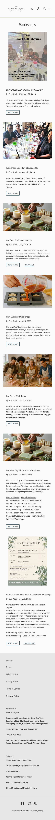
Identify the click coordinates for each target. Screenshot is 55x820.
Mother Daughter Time (16, 506)
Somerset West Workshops (18, 516)
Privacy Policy (12, 682)
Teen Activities (38, 516)
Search (9, 667)
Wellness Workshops (15, 519)
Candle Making (12, 497)
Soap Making (35, 513)
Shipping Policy (12, 696)
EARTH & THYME (23, 811)
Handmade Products (26, 503)
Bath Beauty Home (14, 633)
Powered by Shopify (36, 811)
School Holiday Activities (17, 513)
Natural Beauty (34, 506)
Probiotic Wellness (31, 510)
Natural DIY (30, 633)
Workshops (41, 636)
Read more (13, 112)
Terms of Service (13, 689)
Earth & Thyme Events (31, 500)
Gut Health (11, 503)
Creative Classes (28, 497)
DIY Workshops (13, 500)
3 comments (29, 643)
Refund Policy (12, 674)
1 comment (29, 265)
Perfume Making (13, 510)
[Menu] (50, 9)
